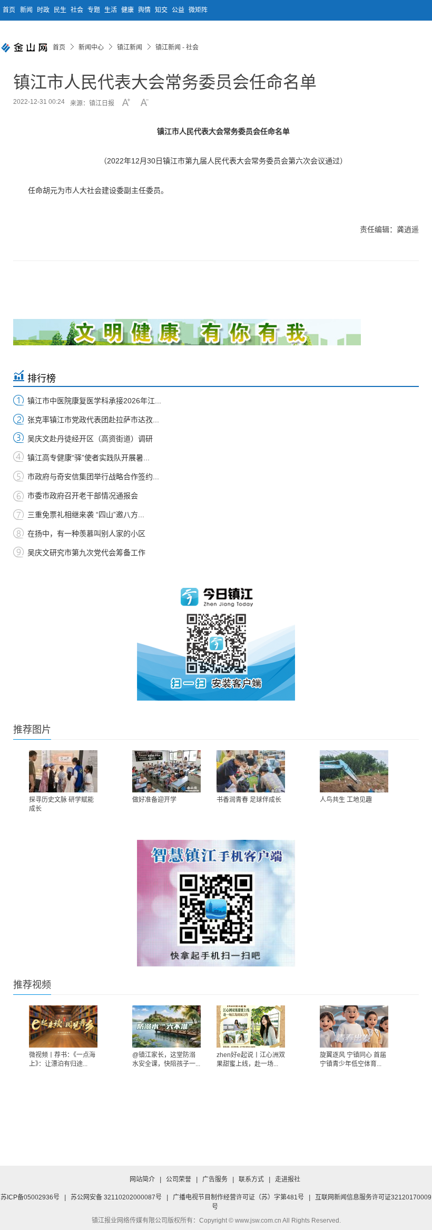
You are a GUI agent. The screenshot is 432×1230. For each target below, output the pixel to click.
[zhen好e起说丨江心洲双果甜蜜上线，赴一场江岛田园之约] (251, 1026)
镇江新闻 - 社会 (177, 47)
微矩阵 (198, 10)
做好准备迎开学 (154, 799)
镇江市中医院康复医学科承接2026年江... (94, 400)
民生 (61, 10)
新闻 (27, 10)
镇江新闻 (129, 47)
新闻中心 (91, 47)
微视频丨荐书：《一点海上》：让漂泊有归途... (62, 1059)
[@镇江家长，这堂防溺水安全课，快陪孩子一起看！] (166, 1026)
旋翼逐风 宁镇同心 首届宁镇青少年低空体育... (353, 1059)
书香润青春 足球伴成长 (249, 799)
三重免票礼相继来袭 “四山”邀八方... (85, 514)
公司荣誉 (178, 1179)
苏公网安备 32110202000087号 (116, 1197)
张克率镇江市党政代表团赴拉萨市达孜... (93, 419)
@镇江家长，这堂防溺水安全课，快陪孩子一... (166, 1059)
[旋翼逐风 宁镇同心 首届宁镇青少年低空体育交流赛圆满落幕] (354, 1026)
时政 (44, 10)
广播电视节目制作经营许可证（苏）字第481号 (238, 1197)
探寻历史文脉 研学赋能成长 (61, 804)
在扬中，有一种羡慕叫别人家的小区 (86, 533)
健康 (128, 10)
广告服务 (215, 1179)
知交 (162, 10)
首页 (9, 10)
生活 (111, 10)
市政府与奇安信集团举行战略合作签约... (93, 476)
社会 (78, 10)
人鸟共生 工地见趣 (346, 799)
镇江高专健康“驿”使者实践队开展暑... (88, 457)
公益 (179, 10)
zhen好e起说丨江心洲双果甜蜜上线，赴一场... (251, 1059)
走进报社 (287, 1179)
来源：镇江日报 (92, 103)
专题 (94, 10)
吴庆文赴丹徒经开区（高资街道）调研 (90, 438)
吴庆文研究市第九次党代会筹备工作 (86, 552)
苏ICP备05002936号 (30, 1197)
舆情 (145, 10)
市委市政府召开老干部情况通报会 (82, 495)
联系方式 (251, 1179)
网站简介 (142, 1179)
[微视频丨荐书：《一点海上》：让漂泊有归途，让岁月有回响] (63, 1026)
